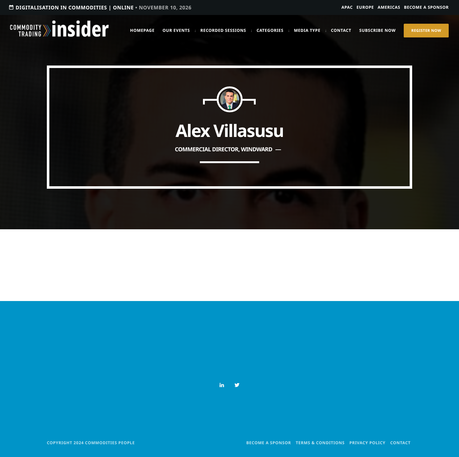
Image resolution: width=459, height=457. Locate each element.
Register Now (426, 30)
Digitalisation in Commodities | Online (99, 7)
